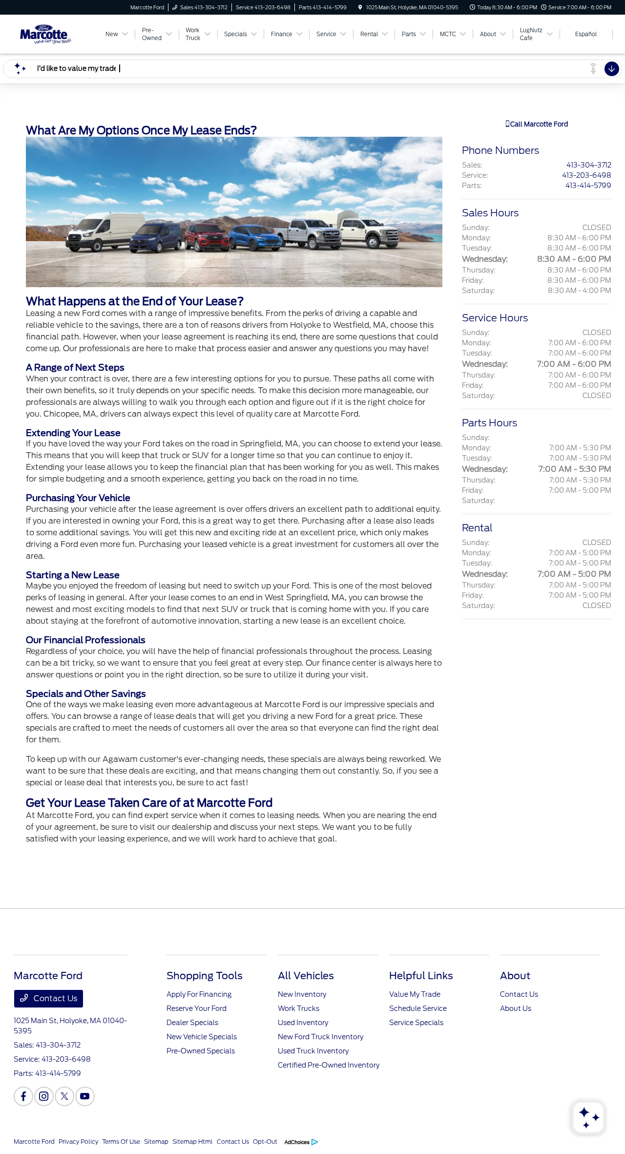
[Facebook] (23, 1096)
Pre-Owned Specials (201, 1051)
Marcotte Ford (34, 1141)
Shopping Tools (205, 976)
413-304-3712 (588, 165)
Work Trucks (298, 1008)
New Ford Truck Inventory (320, 1037)
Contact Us (54, 998)
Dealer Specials (192, 1023)
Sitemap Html (192, 1141)
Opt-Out (265, 1141)
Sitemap (156, 1141)
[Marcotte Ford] (58, 33)
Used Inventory (303, 1023)
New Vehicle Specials (202, 1037)
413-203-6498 (586, 175)
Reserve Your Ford (197, 1008)
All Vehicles (306, 976)
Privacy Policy (78, 1141)
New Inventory (302, 994)
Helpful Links (421, 976)
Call (538, 124)
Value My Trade (414, 994)
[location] (360, 7)
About (515, 976)
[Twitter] (64, 1096)
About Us (515, 1008)
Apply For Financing (199, 994)
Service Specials (416, 1023)
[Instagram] (44, 1096)
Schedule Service (418, 1008)
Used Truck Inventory (313, 1051)
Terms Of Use (121, 1141)
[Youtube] (85, 1096)
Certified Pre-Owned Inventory (328, 1065)
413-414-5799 (588, 185)
